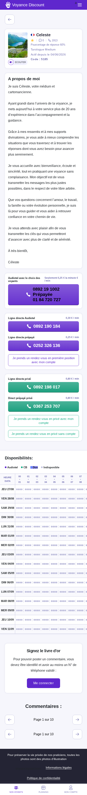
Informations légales (59, 767)
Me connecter (43, 683)
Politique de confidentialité (43, 778)
